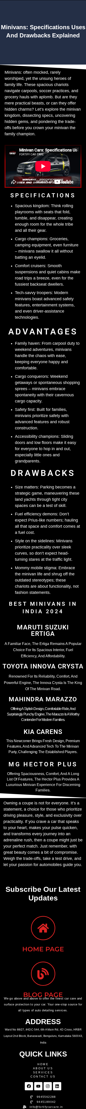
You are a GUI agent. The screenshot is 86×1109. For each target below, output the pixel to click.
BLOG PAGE (43, 995)
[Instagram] (48, 1086)
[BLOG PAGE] (43, 974)
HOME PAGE (43, 949)
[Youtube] (38, 1086)
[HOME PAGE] (43, 928)
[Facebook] (29, 1086)
